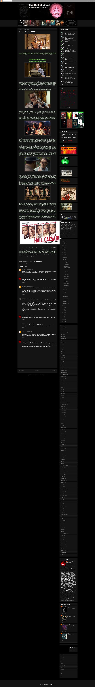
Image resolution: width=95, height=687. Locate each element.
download (62, 378)
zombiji (62, 554)
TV (61, 531)
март (64, 259)
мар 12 (65, 271)
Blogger (54, 684)
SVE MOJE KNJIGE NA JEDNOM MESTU (68, 227)
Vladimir (23, 331)
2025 (63, 319)
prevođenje (63, 474)
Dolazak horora (64, 374)
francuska (63, 395)
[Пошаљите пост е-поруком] (34, 261)
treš (61, 529)
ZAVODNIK (63, 544)
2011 (63, 245)
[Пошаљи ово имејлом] (36, 261)
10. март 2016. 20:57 (35, 277)
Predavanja (63, 667)
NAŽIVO (62, 450)
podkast (62, 461)
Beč (61, 344)
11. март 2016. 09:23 (30, 323)
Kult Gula (62, 435)
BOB (61, 353)
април (64, 289)
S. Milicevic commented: (69, 36)
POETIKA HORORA (65, 236)
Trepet (62, 527)
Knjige (62, 663)
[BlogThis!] (38, 261)
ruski (61, 493)
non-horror (32, 263)
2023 (63, 316)
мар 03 (65, 261)
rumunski (62, 491)
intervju (62, 416)
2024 (63, 317)
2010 (63, 243)
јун (63, 292)
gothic (62, 406)
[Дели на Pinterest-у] (41, 261)
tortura (62, 524)
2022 (63, 314)
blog (61, 351)
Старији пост (53, 370)
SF (61, 501)
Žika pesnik (63, 546)
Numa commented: (68, 52)
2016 (63, 254)
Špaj (61, 510)
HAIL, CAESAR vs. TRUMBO (67, 268)
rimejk (62, 484)
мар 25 (65, 281)
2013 (63, 249)
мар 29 (65, 285)
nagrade (62, 448)
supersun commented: (69, 44)
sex (61, 499)
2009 (63, 242)
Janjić (62, 423)
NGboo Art (64, 606)
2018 (63, 307)
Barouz (62, 342)
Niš (61, 452)
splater (62, 512)
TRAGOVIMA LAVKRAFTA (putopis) (68, 230)
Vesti (61, 675)
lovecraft (62, 442)
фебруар (65, 257)
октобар (65, 299)
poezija (62, 469)
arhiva (62, 334)
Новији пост (21, 370)
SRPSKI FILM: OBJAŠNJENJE (65, 233)
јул (63, 294)
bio (61, 346)
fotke (62, 393)
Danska (62, 359)
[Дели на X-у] (39, 261)
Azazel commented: (68, 77)
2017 (63, 305)
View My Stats (73, 650)
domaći (62, 376)
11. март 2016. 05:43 (35, 315)
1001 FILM (63, 327)
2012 (63, 247)
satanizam (63, 495)
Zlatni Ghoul (63, 550)
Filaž (61, 389)
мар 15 (65, 272)
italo (61, 421)
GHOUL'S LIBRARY (65, 402)
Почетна (37, 370)
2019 (63, 309)
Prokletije (62, 478)
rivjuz (62, 486)
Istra (61, 418)
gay (61, 397)
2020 (63, 310)
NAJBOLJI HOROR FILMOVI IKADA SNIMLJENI (68, 234)
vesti (61, 537)
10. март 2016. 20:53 (29, 269)
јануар (64, 255)
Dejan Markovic (25, 298)
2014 (63, 250)
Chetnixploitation (66, 615)
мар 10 (65, 266)
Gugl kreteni (63, 410)
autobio (62, 338)
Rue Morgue (63, 488)
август (64, 296)
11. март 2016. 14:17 (29, 331)
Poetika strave (63, 467)
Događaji (62, 656)
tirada (62, 522)
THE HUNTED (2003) (71, 616)
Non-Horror (63, 665)
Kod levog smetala (66, 624)
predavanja (63, 471)
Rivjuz (62, 671)
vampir (62, 535)
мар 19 (65, 276)
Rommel (23, 269)
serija (62, 497)
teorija (62, 520)
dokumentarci (63, 372)
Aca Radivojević (64, 332)
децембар (65, 303)
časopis (62, 355)
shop (62, 503)
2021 (63, 312)
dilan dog (62, 366)
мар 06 (65, 262)
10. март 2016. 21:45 (32, 298)
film (22, 263)
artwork (62, 336)
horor (62, 412)
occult (62, 457)
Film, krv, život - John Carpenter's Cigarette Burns (71, 627)
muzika (62, 446)
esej (61, 385)
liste (61, 440)
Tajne (62, 518)
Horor (62, 661)
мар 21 (65, 278)
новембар (65, 301)
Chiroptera (63, 357)
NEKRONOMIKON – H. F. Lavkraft (68, 229)
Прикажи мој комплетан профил (67, 600)
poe (61, 463)
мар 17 (65, 274)
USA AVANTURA (64, 533)
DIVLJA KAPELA (64, 368)
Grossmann (63, 408)
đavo (62, 361)
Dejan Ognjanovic (25, 277)
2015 (63, 252)
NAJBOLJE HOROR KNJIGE (66, 228)
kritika (29, 263)
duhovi (62, 380)
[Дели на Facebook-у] (40, 261)
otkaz (62, 459)
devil (61, 363)
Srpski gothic (63, 514)
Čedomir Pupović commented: (70, 69)
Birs (61, 349)
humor (62, 414)
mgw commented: (68, 81)
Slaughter (62, 505)
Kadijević (62, 427)
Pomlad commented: (69, 56)
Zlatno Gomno (63, 552)
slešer (62, 508)
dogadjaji (62, 370)
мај (64, 290)
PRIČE (62, 476)
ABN (61, 330)
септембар (65, 298)
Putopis (62, 669)
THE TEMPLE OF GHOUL (67, 633)
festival (62, 387)
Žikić (61, 548)
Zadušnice (63, 541)
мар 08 (65, 264)
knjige (62, 429)
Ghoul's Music (63, 404)
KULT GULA (68, 226)
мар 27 (65, 283)
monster (62, 444)
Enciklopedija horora (65, 382)
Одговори (23, 274)
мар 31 (65, 286)
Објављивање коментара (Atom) (41, 374)
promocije (63, 480)
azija (61, 340)
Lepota (62, 438)
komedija (25, 263)
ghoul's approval (64, 399)
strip (61, 516)
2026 (63, 321)
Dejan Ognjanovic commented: (70, 31)
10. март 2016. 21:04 (29, 286)
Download (63, 659)
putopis (62, 482)
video (62, 539)
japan (62, 425)
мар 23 (65, 279)
